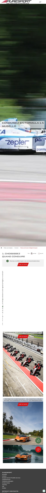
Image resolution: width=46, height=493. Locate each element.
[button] (39, 2)
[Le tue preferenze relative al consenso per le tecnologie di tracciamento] (44, 491)
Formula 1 (16, 248)
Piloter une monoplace (8, 248)
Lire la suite (23, 264)
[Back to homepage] (2, 247)
